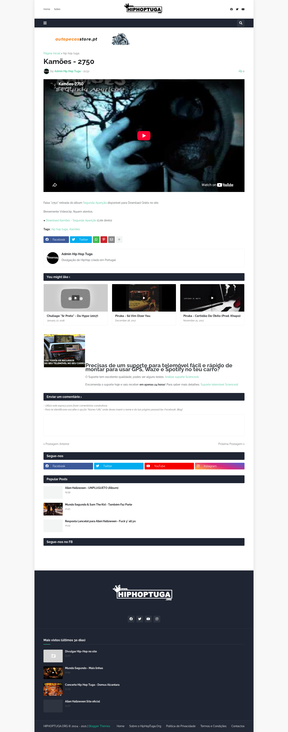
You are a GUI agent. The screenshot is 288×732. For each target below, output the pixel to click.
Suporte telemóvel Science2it (219, 384)
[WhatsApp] (96, 239)
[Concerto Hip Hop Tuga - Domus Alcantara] (53, 689)
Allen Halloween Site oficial (82, 701)
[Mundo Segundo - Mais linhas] (53, 672)
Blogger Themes (99, 726)
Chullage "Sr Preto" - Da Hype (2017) (72, 316)
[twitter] (237, 9)
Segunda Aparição (95, 202)
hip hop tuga (71, 53)
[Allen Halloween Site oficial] (53, 706)
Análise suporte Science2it (182, 376)
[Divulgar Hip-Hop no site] (53, 656)
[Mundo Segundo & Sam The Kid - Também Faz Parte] (53, 509)
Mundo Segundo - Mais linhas (84, 668)
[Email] (111, 239)
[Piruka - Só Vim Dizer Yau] (144, 298)
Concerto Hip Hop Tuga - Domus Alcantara (92, 684)
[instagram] (157, 619)
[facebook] (231, 9)
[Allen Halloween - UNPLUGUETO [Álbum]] (53, 492)
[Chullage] (76, 298)
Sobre (57, 9)
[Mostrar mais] (119, 239)
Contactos (238, 726)
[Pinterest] (104, 239)
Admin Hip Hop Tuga (77, 254)
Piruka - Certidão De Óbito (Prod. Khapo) (212, 316)
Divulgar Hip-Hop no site (81, 651)
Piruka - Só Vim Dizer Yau (132, 316)
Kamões (75, 229)
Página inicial (51, 53)
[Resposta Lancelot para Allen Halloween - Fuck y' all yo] (53, 525)
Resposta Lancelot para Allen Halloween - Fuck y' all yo (100, 521)
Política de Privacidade (181, 726)
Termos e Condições (213, 726)
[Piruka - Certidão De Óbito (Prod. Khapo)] (212, 298)
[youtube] (243, 9)
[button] (45, 23)
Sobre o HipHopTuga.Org (145, 726)
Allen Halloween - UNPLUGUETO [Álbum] (91, 487)
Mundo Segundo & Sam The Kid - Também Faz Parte (98, 504)
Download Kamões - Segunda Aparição (71, 220)
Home (46, 9)
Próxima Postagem (230, 444)
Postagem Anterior (57, 444)
